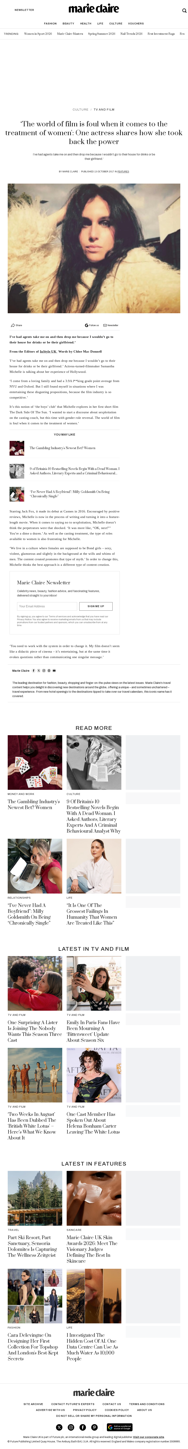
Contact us (111, 1404)
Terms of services (58, 616)
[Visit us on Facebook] (82, 1427)
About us (144, 1410)
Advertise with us (50, 1410)
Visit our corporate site (148, 1437)
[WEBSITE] (49, 670)
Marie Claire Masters (70, 34)
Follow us (94, 325)
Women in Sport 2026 (38, 34)
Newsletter (113, 325)
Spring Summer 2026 (101, 34)
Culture (115, 23)
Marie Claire (70, 171)
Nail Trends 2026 (131, 34)
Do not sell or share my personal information (94, 1416)
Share (19, 325)
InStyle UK (48, 351)
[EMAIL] (54, 670)
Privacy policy (85, 1410)
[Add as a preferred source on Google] (133, 1427)
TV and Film (104, 109)
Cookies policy (117, 1410)
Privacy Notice (24, 619)
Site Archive (33, 1404)
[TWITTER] (39, 670)
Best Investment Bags (161, 34)
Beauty (68, 23)
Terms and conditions (146, 1404)
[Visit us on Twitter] (59, 1427)
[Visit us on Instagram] (71, 1427)
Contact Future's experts (72, 1404)
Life (100, 23)
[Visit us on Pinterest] (94, 1427)
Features (123, 171)
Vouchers (136, 23)
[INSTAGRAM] (44, 670)
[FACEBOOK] (33, 670)
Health (85, 23)
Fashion (50, 23)
